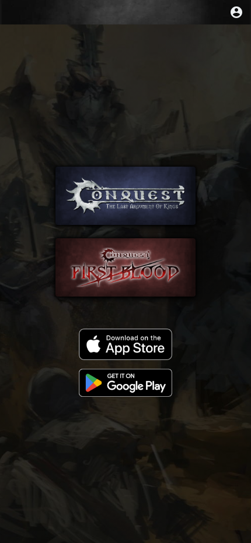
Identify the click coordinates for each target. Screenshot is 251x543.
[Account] (236, 12)
